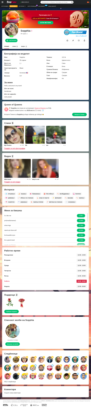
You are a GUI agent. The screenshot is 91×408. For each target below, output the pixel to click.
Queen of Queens (40, 108)
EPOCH (43, 400)
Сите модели (4, 6)
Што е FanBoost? (81, 36)
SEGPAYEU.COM (50, 400)
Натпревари (41, 6)
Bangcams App (52, 6)
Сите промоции (32, 6)
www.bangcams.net (25, 400)
